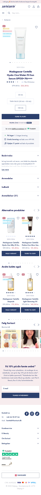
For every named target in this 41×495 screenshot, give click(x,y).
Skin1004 (20, 67)
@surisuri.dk (6, 327)
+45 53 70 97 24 (12, 417)
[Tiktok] (37, 414)
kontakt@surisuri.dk (14, 420)
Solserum (7, 20)
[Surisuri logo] (10, 6)
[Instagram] (32, 414)
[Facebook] (27, 414)
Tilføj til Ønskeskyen (29, 82)
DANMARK (21, 475)
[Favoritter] (36, 27)
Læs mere (5, 169)
